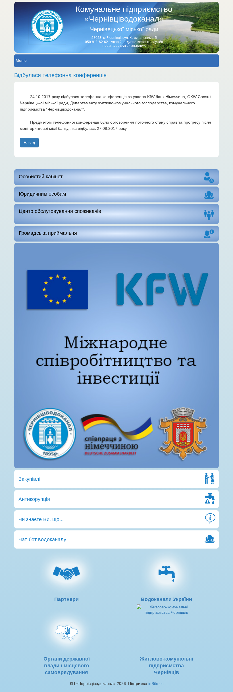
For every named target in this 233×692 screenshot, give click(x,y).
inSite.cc (155, 683)
